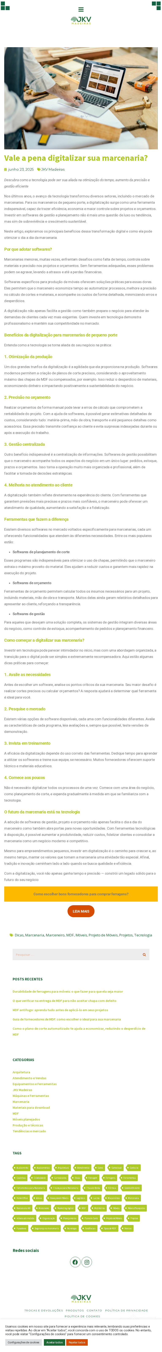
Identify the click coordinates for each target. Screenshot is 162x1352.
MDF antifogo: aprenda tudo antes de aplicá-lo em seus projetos (60, 1010)
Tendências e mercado (29, 1131)
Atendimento (83, 1167)
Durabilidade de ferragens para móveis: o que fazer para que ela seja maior (68, 991)
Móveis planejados (26, 1119)
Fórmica (112, 1187)
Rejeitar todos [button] (77, 1342)
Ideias (39, 1198)
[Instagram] (86, 1262)
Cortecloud (116, 1167)
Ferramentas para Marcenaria (30, 1187)
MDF (70, 935)
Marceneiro (55, 935)
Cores (100, 1167)
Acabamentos (43, 1167)
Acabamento (22, 1167)
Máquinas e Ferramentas (31, 1096)
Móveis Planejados (136, 1208)
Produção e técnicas (28, 1125)
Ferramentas (129, 1177)
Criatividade (40, 1177)
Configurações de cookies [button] (23, 1342)
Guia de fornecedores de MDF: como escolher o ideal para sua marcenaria (67, 1019)
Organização (48, 1218)
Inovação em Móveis (59, 1198)
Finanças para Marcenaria (65, 1187)
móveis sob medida (25, 1218)
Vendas (127, 1228)
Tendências (90, 1228)
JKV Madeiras (53, 169)
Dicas (19, 935)
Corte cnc (134, 1167)
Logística (81, 1198)
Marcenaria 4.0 (23, 1208)
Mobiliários (99, 1208)
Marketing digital (65, 1208)
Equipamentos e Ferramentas (35, 1084)
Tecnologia (143, 935)
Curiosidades (60, 1177)
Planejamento (69, 1218)
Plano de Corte (91, 1218)
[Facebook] (75, 1262)
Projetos (125, 935)
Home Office (22, 1198)
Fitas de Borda (93, 1187)
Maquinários (114, 1198)
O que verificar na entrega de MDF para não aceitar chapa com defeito (64, 1001)
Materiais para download (31, 1107)
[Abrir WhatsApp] (151, 1341)
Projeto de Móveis (103, 935)
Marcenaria (34, 935)
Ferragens (110, 1177)
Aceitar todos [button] (54, 1342)
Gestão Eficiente (132, 1187)
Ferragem (92, 1177)
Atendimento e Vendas (29, 1078)
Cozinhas (20, 1177)
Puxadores (21, 1228)
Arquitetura (21, 1072)
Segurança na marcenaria (47, 1228)
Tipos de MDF (110, 1228)
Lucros (96, 1198)
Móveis (81, 935)
